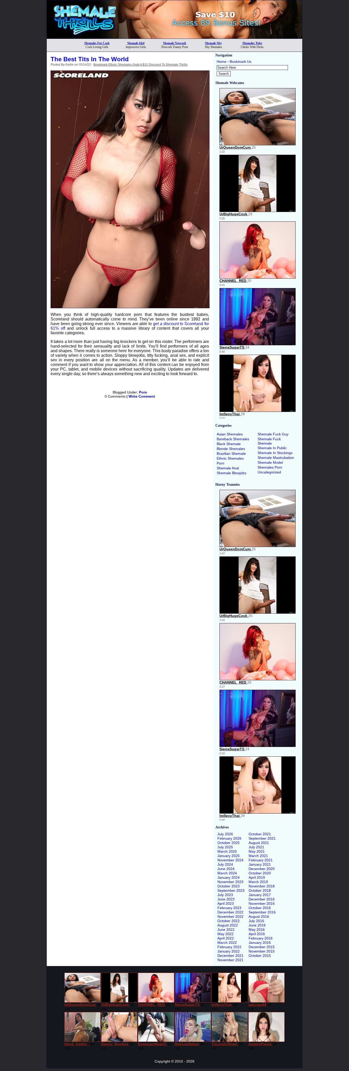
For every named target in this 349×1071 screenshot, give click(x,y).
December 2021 (230, 956)
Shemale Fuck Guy (273, 434)
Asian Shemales (230, 434)
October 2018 (260, 890)
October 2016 (260, 908)
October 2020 (260, 873)
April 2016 (257, 934)
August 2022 (227, 925)
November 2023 (230, 882)
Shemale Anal (228, 468)
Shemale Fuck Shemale (269, 441)
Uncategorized (269, 472)
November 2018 (262, 886)
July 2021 (256, 847)
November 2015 (262, 951)
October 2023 (228, 886)
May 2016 (257, 929)
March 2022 (227, 943)
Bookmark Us (240, 62)
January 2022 (228, 951)
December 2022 (230, 912)
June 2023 (226, 899)
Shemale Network (174, 43)
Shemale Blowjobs (231, 473)
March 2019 (258, 882)
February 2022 (229, 947)
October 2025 (228, 843)
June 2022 (226, 929)
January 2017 (260, 895)
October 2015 (260, 956)
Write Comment (142, 396)
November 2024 (230, 860)
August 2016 (259, 916)
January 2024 (228, 877)
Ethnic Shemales (230, 458)
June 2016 (257, 925)
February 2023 (229, 908)
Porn (143, 392)
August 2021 (259, 843)
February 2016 (261, 938)
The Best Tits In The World (90, 59)
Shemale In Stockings (275, 453)
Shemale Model (270, 462)
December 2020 (262, 869)
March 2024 (227, 873)
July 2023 (225, 895)
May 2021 (257, 851)
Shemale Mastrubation (276, 458)
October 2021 (260, 834)
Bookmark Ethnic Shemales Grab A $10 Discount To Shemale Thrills (141, 64)
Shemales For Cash (97, 43)
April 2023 (225, 903)
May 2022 (225, 934)
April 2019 (257, 877)
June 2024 (226, 869)
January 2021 (260, 864)
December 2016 (262, 899)
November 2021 (230, 960)
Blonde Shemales (231, 449)
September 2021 (262, 838)
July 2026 (225, 834)
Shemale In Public (272, 448)
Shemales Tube (252, 43)
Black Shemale (229, 444)
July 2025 (225, 847)
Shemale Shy (213, 43)
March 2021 (258, 856)
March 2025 (227, 851)
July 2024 (225, 864)
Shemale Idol (135, 43)
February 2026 (229, 838)
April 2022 (225, 938)
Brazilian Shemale (231, 453)
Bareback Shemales (233, 439)
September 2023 (231, 890)
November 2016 (262, 903)
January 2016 (260, 943)
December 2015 (262, 947)
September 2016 (262, 912)
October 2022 (228, 921)
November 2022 (230, 916)
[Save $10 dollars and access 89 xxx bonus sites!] (174, 37)
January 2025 (228, 856)
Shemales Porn (270, 467)
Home (221, 62)
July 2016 (256, 921)
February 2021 (261, 860)
